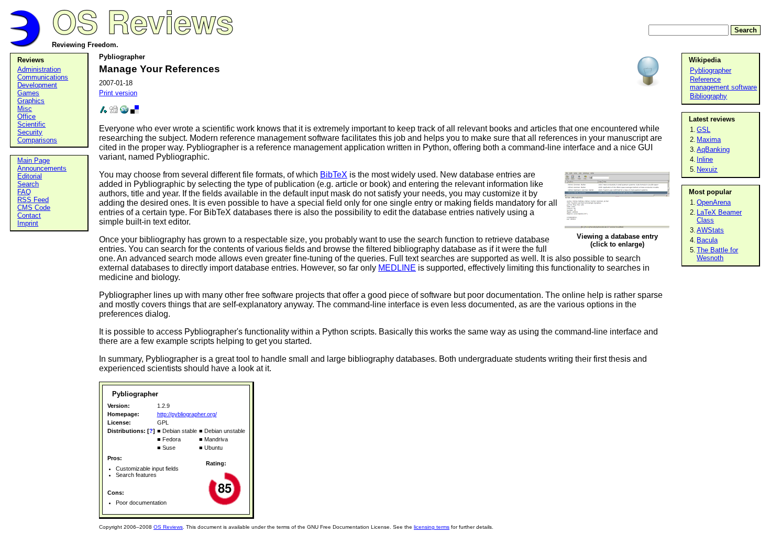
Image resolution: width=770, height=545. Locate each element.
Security (29, 132)
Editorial (29, 176)
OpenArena (714, 202)
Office (26, 116)
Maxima (709, 139)
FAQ (24, 192)
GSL (703, 130)
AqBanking (713, 149)
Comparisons (37, 140)
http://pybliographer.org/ (187, 414)
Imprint (27, 223)
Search (745, 30)
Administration (39, 69)
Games (28, 93)
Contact (29, 215)
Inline (705, 159)
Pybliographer (710, 70)
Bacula (707, 240)
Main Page (33, 160)
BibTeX (333, 174)
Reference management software (723, 83)
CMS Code (33, 208)
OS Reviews (168, 527)
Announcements (42, 168)
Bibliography (708, 96)
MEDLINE (397, 267)
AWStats (710, 230)
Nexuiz (707, 169)
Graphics (31, 101)
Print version (118, 93)
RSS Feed (33, 200)
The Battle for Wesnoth (717, 254)
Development (37, 85)
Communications (42, 77)
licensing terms (431, 527)
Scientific (31, 124)
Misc (24, 109)
